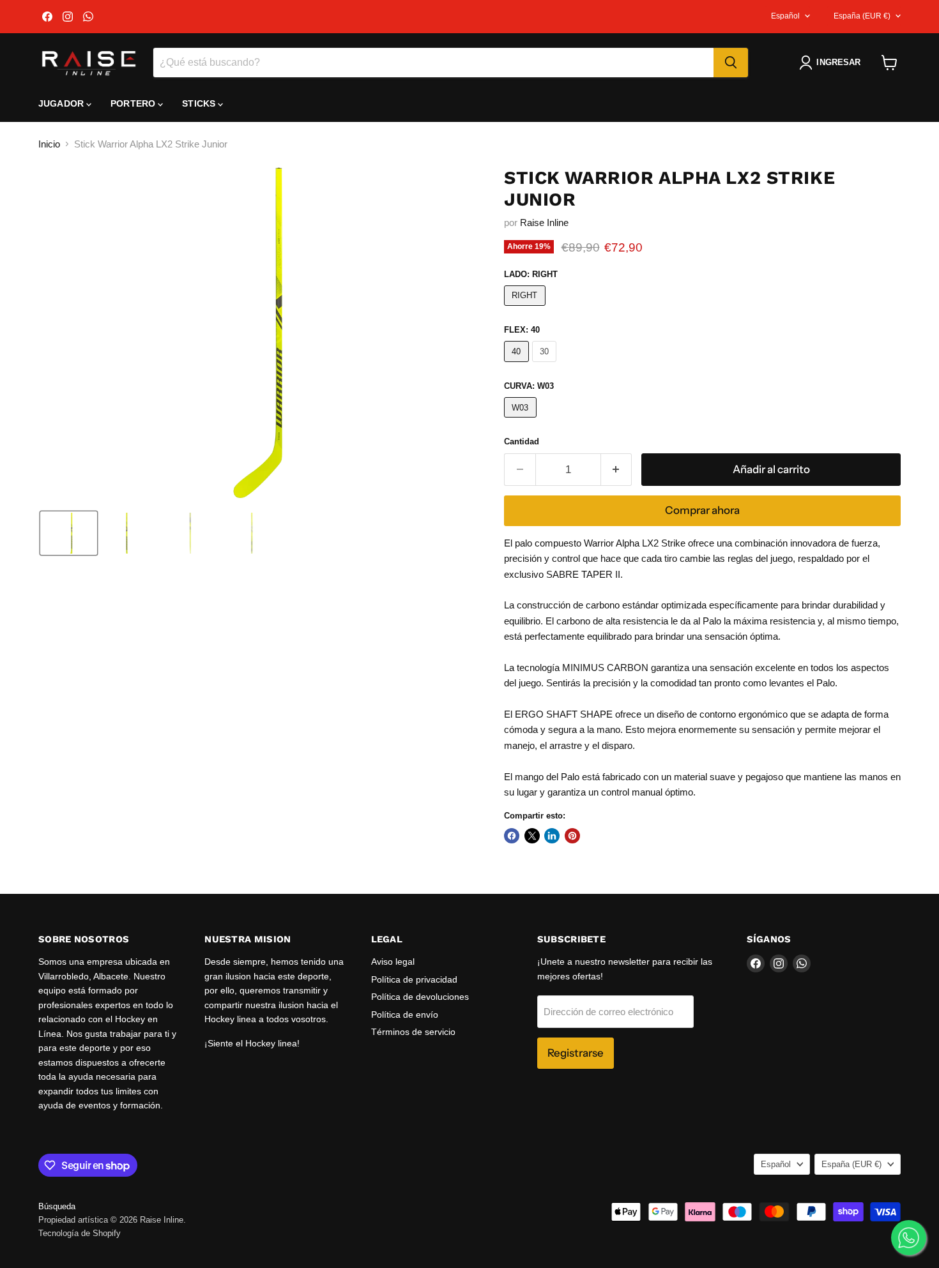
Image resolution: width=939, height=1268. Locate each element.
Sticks (200, 103)
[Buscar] (731, 62)
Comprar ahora (702, 510)
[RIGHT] (526, 308)
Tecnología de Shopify (79, 1233)
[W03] (522, 420)
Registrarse (575, 1052)
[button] (832, 62)
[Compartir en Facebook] (511, 835)
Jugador (62, 103)
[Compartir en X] (532, 835)
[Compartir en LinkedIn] (552, 835)
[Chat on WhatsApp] (908, 1237)
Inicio (49, 144)
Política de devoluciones (420, 997)
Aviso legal (393, 961)
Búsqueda (56, 1206)
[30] (546, 364)
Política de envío (404, 1014)
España (862, 15)
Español (785, 15)
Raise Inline (544, 222)
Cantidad (521, 441)
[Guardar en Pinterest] (572, 835)
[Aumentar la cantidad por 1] (616, 469)
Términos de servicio (413, 1032)
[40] (518, 364)
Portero (134, 103)
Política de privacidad (414, 979)
